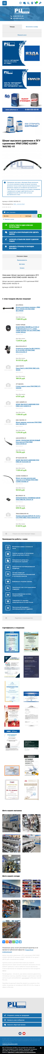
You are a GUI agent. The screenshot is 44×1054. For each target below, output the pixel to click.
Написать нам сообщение (16, 1020)
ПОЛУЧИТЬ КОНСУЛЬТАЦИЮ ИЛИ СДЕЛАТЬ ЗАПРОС (24, 233)
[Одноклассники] (7, 941)
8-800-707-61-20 (18, 16)
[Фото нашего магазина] (11, 832)
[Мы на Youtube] (24, 1033)
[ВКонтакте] (3, 941)
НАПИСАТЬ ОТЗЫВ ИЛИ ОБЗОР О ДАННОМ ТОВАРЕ (23, 240)
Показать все (22, 35)
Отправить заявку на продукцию (18, 1015)
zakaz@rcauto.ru (18, 18)
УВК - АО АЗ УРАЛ (19, 204)
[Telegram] (20, 941)
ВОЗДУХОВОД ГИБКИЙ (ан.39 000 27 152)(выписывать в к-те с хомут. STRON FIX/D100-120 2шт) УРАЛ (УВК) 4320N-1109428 (28, 329)
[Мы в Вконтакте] (20, 1033)
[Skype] (16, 941)
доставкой (25, 978)
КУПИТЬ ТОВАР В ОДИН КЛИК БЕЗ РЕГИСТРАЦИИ (21, 226)
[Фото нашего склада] (11, 897)
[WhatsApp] (13, 941)
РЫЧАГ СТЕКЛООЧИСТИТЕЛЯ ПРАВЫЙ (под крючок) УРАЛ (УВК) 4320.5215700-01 (28, 442)
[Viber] (10, 941)
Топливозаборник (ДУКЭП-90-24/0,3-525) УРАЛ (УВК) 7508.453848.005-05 (28, 516)
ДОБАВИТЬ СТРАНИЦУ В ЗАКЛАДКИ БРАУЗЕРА (21, 247)
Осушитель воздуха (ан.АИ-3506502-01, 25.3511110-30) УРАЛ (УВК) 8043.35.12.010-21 (28, 350)
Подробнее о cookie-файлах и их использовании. (22, 1052)
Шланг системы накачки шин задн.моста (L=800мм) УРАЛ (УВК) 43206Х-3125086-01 (27, 479)
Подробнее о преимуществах (24, 618)
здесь (4, 970)
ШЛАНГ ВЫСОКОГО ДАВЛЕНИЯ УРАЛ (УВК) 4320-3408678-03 (27, 405)
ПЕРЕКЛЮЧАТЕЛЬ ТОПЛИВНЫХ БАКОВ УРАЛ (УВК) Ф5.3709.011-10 (28, 498)
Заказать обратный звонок (16, 1025)
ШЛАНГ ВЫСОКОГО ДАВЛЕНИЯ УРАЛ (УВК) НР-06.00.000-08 (27, 461)
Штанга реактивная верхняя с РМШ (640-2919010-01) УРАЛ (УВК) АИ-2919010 (28, 309)
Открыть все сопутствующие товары (24, 534)
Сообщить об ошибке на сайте (9, 1044)
